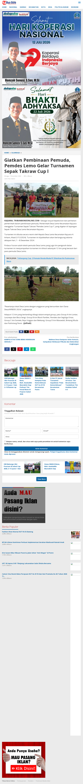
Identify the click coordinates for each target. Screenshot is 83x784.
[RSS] (37, 331)
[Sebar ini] (7, 349)
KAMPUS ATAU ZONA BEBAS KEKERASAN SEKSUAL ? (19, 339)
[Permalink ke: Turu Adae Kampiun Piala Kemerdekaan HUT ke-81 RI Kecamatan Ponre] (41, 372)
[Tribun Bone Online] (9, 3)
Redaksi (31, 781)
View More (42, 479)
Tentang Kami (21, 781)
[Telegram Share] (26, 349)
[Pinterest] (31, 331)
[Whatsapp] (33, 349)
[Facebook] (21, 331)
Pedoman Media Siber (43, 781)
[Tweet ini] (13, 349)
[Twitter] (26, 331)
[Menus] (79, 2)
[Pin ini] (20, 349)
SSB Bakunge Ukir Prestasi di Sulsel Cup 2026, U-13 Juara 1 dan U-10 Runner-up (10, 382)
